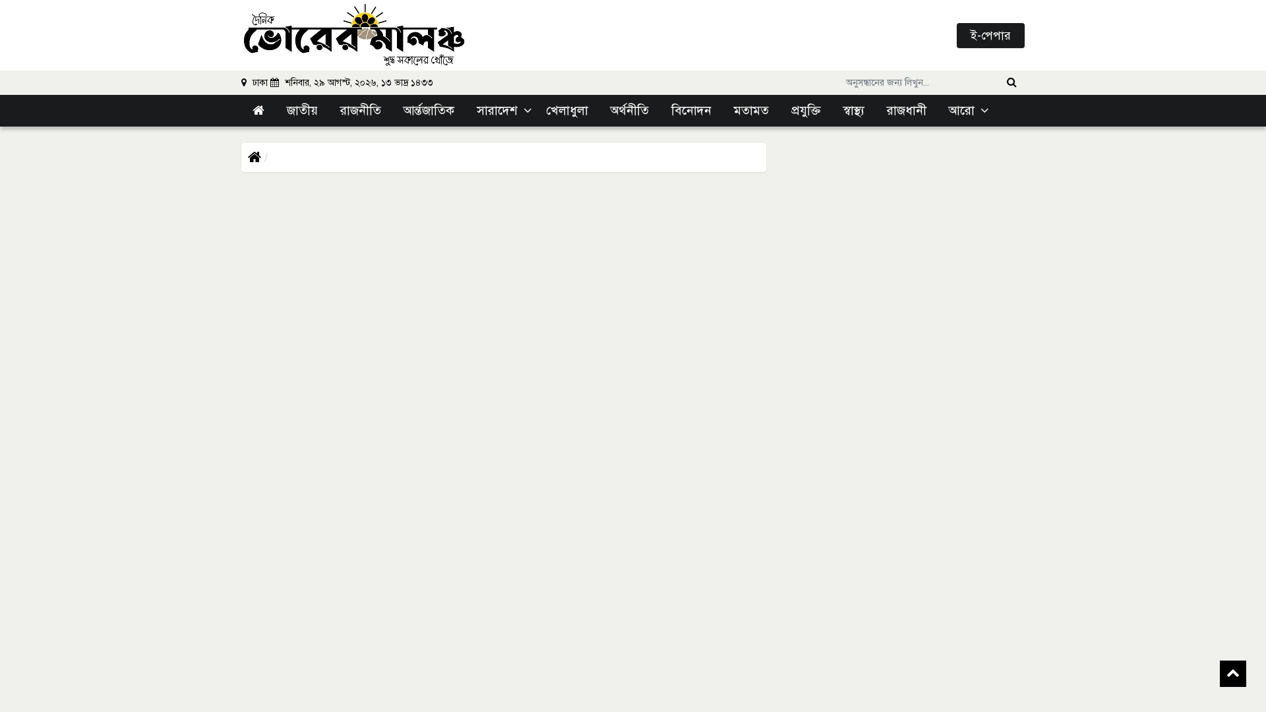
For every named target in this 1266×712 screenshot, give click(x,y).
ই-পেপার (991, 35)
